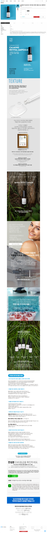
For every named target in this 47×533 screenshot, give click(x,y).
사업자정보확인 (32, 528)
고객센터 (41, 528)
